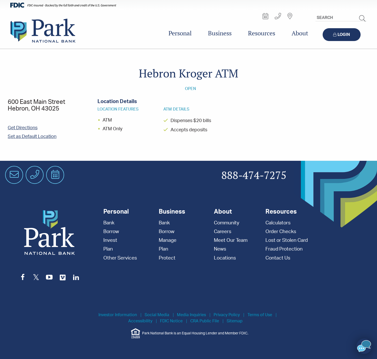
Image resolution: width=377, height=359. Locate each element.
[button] (364, 346)
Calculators (278, 223)
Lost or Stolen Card (286, 240)
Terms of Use (259, 315)
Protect (167, 258)
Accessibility (140, 321)
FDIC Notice (171, 321)
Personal (180, 33)
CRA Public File (204, 321)
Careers (222, 231)
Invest (110, 240)
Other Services (120, 258)
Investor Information (117, 315)
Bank (108, 223)
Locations (225, 258)
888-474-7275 (253, 175)
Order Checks (280, 231)
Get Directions (22, 128)
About (300, 33)
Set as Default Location (32, 136)
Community (226, 223)
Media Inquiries (191, 315)
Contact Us (277, 258)
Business (220, 33)
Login (344, 35)
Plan (108, 249)
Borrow (111, 231)
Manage (167, 240)
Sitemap (235, 321)
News (220, 249)
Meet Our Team (230, 240)
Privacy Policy (227, 315)
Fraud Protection (284, 249)
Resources (261, 33)
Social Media (157, 315)
